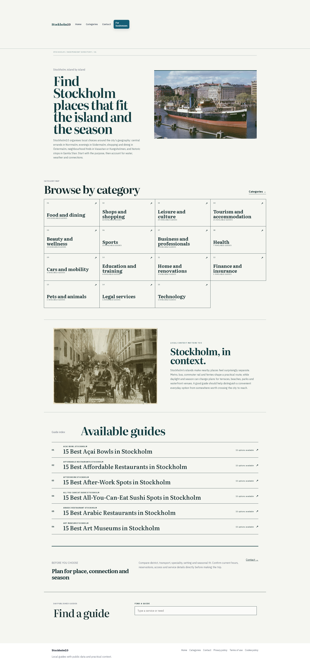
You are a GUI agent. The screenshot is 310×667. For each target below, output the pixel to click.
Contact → (252, 559)
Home (78, 24)
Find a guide (142, 603)
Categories (92, 24)
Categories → (257, 191)
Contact (106, 24)
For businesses (121, 24)
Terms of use (236, 650)
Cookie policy (251, 650)
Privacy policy (220, 650)
